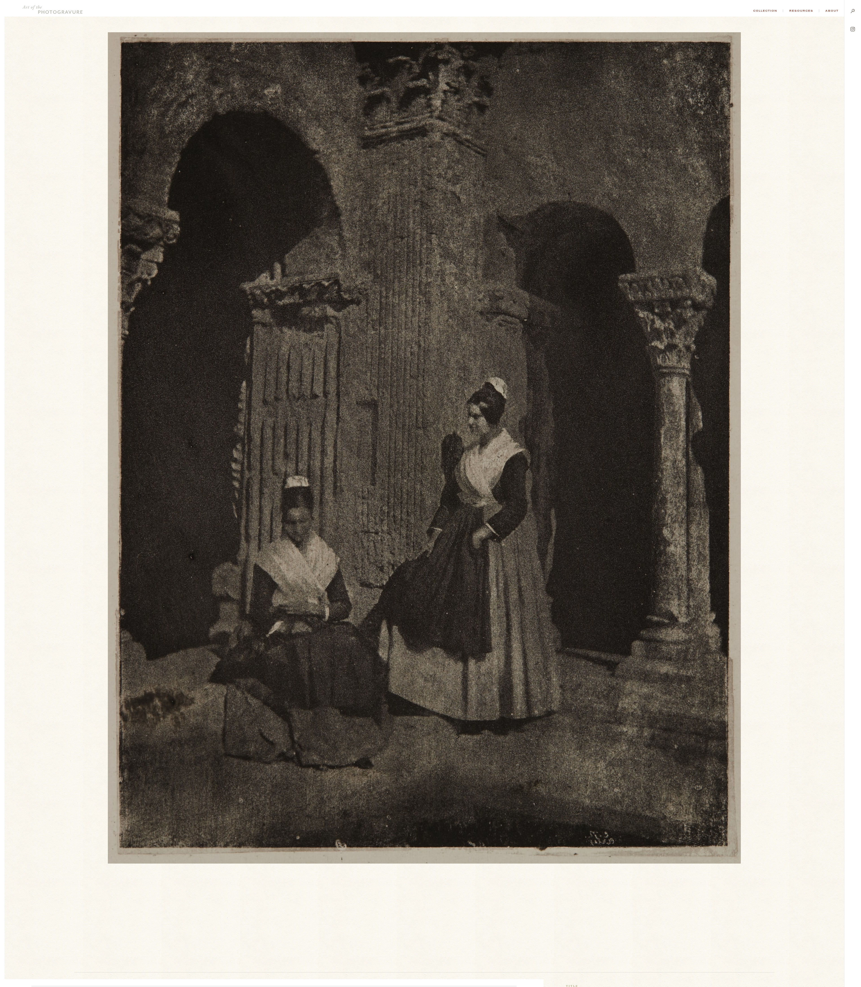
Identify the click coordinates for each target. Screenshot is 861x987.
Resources (801, 10)
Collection (765, 10)
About (832, 10)
